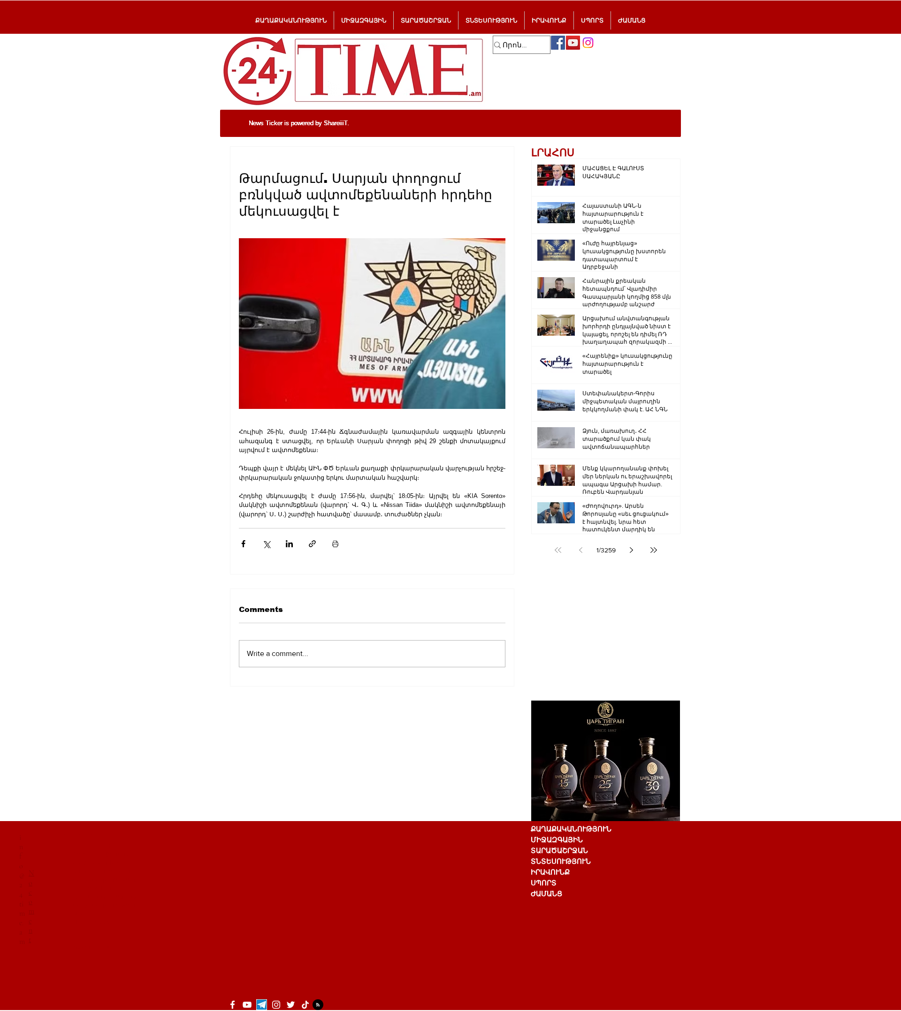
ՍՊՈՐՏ (544, 883)
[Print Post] (335, 543)
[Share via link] (312, 543)
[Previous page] (580, 550)
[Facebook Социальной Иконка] (558, 43)
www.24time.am (119, 922)
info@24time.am (22, 889)
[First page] (558, 550)
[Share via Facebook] (243, 543)
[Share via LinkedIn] (289, 543)
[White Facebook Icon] (232, 1004)
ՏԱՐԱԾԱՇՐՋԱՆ (559, 850)
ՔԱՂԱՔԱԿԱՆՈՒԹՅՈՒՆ (571, 829)
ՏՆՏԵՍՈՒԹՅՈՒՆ (561, 861)
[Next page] (631, 550)
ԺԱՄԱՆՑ (546, 894)
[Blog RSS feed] (318, 1005)
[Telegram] (261, 1004)
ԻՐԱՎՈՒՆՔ (550, 872)
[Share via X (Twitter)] (266, 543)
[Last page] (653, 550)
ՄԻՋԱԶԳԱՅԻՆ (557, 840)
